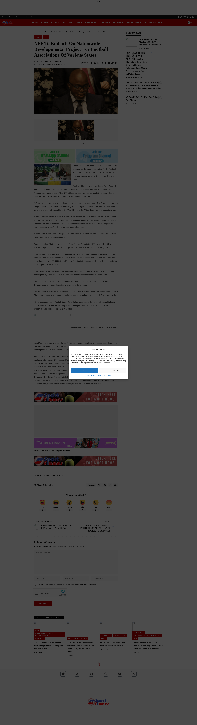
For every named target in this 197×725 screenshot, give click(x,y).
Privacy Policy (100, 375)
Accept (84, 370)
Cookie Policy (90, 375)
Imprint (108, 375)
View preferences (112, 370)
